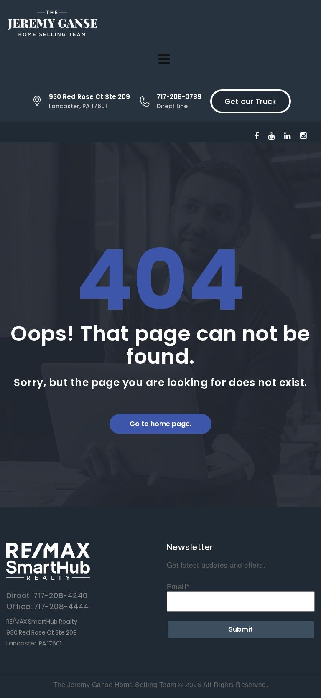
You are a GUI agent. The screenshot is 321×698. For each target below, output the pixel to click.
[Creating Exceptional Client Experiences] (52, 25)
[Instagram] (303, 134)
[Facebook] (257, 134)
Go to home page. (160, 424)
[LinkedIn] (287, 134)
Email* (178, 586)
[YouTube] (271, 134)
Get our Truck (250, 101)
